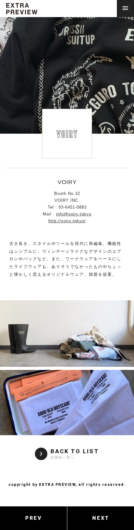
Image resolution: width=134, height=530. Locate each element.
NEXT (100, 518)
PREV (33, 518)
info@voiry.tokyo (73, 214)
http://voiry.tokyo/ (67, 221)
